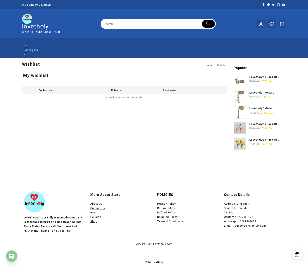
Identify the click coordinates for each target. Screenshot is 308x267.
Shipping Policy (167, 216)
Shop (93, 221)
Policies (95, 216)
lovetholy (35, 26)
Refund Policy (166, 212)
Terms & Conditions (170, 221)
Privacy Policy (166, 203)
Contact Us (97, 208)
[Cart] (282, 24)
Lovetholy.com (162, 243)
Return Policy (166, 208)
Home (94, 212)
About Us (96, 203)
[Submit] (208, 24)
